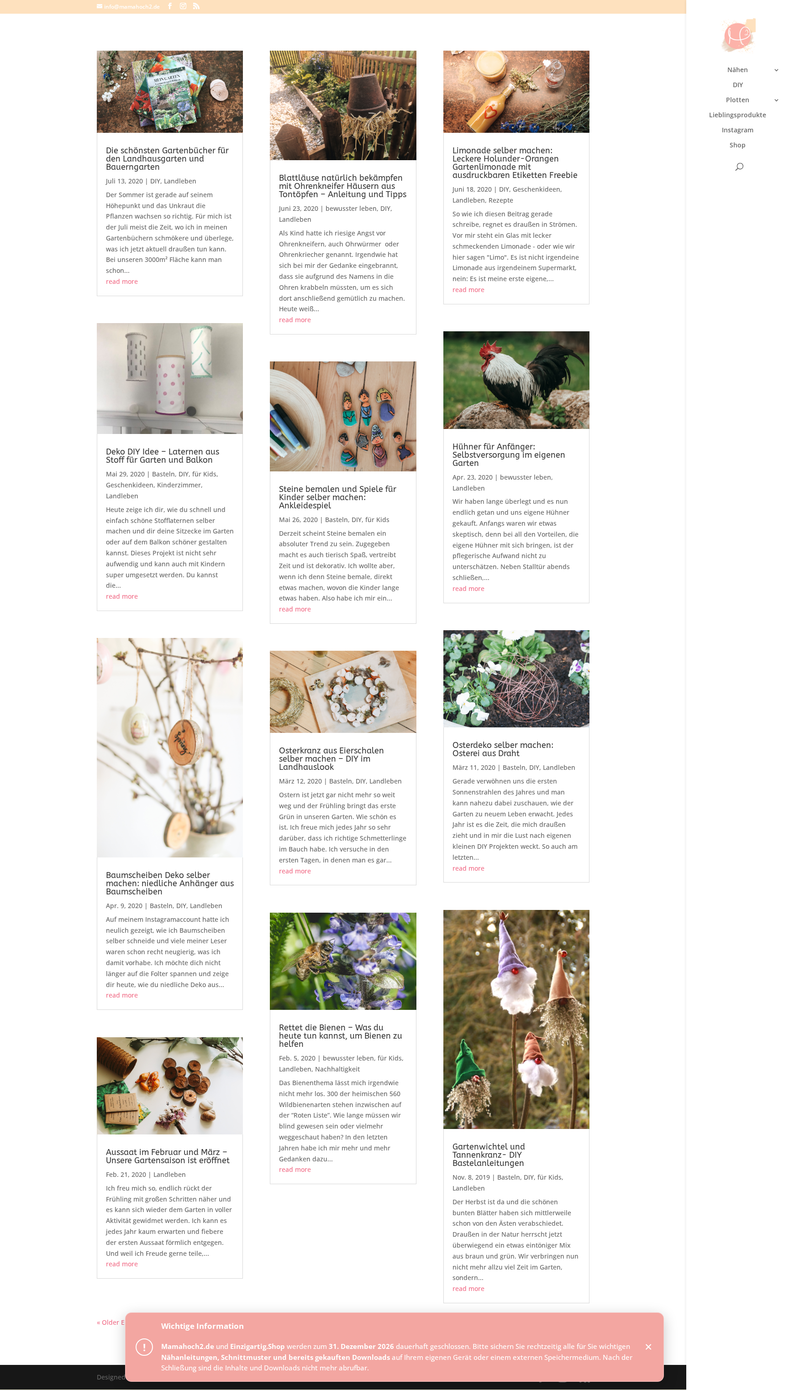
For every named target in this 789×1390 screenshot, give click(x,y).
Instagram (737, 130)
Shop (738, 145)
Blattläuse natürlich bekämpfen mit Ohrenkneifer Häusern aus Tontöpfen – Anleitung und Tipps (342, 186)
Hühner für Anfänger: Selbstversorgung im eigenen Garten (508, 455)
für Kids (204, 474)
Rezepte (501, 200)
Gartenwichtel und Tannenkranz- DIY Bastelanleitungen (488, 1155)
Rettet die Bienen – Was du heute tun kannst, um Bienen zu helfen (340, 1036)
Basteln (163, 474)
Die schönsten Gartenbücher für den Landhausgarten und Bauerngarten (167, 159)
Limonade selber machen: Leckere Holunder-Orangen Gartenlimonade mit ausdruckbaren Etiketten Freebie (515, 163)
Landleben (180, 181)
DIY (738, 85)
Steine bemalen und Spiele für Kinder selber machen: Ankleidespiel (337, 497)
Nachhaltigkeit (337, 1069)
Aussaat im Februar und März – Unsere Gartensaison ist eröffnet (168, 1156)
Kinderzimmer (179, 485)
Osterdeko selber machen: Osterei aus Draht (502, 749)
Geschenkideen (129, 485)
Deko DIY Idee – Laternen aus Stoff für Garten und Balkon (162, 456)
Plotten (737, 100)
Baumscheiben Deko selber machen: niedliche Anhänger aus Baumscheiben (170, 883)
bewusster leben (351, 208)
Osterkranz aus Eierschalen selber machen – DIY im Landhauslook (331, 759)
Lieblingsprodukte (737, 115)
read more (122, 281)
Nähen (737, 70)
